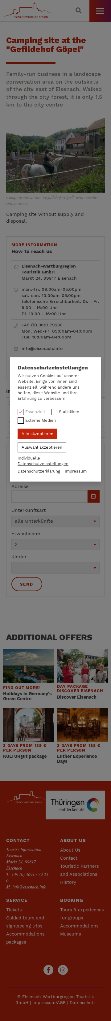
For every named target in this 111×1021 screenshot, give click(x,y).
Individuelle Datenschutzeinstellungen (43, 461)
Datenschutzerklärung (39, 471)
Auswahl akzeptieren (42, 447)
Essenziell (35, 411)
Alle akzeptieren (37, 433)
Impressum (76, 471)
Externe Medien (40, 420)
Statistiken (69, 411)
